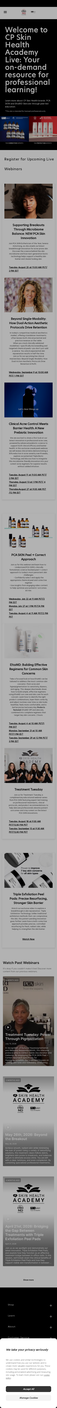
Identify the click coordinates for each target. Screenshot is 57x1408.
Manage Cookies (28, 1397)
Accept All (28, 1389)
